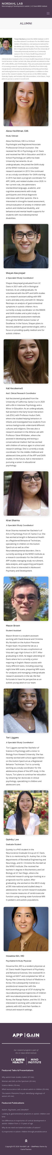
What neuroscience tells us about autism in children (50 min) (25, 1089)
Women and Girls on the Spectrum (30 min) (19, 1081)
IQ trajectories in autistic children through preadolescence (24, 1131)
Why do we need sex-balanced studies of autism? (21, 1127)
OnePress (35, 1146)
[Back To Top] (26, 1141)
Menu (48, 13)
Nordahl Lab (12, 3)
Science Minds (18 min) (11, 1085)
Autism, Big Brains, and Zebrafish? (15, 1110)
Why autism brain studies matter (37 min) (18, 1077)
